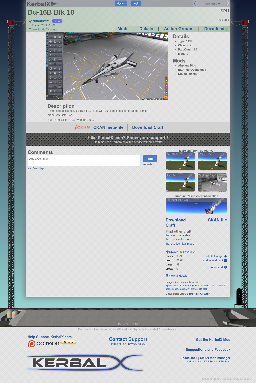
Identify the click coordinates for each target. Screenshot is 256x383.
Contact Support (128, 338)
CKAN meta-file (108, 127)
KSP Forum (210, 361)
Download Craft (147, 127)
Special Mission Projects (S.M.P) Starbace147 (190, 285)
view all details (177, 275)
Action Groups (178, 28)
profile (193, 294)
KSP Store (224, 361)
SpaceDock (188, 357)
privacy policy (136, 343)
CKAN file (217, 220)
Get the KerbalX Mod (213, 339)
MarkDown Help (36, 168)
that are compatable (178, 235)
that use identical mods (180, 243)
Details (146, 28)
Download (214, 28)
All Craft (205, 294)
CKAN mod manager (215, 357)
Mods (123, 28)
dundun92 (41, 20)
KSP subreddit (194, 361)
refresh (147, 164)
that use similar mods (179, 239)
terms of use (118, 343)
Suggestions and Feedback (208, 349)
